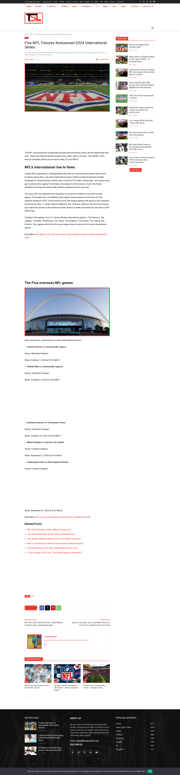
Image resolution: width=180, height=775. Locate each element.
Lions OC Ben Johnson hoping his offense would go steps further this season (142, 159)
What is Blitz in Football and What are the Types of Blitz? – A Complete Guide (142, 59)
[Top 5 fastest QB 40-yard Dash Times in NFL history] (122, 123)
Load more (135, 170)
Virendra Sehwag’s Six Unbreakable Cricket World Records (48, 725)
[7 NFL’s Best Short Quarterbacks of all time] (122, 98)
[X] (147, 1)
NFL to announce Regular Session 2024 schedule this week (63, 517)
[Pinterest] (53, 607)
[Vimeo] (150, 1)
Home (27, 34)
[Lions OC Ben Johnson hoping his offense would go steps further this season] (122, 160)
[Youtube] (154, 1)
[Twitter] (84, 752)
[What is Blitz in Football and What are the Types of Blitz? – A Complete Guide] (122, 60)
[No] (177, 771)
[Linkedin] (90, 752)
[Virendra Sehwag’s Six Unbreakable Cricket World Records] (30, 726)
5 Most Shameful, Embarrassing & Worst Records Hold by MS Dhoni (50, 737)
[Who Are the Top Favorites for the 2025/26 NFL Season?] (38, 673)
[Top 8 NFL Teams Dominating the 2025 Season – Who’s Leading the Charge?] (67, 673)
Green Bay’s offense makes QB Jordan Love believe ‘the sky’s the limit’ (141, 110)
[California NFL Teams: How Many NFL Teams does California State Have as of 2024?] (122, 73)
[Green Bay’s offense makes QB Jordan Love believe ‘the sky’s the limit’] (122, 110)
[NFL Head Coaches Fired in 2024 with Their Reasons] (122, 135)
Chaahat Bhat (103, 59)
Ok (150, 771)
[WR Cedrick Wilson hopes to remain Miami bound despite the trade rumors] (122, 147)
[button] (152, 28)
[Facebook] (140, 1)
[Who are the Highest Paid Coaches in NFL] (122, 48)
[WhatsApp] (58, 607)
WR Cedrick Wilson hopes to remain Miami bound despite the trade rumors (140, 147)
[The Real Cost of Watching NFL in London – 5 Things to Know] (96, 673)
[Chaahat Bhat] (34, 641)
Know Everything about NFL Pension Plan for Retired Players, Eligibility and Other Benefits (141, 85)
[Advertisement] (67, 133)
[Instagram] (143, 1)
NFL (31, 34)
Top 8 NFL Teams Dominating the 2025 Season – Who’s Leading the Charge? (66, 688)
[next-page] (30, 696)
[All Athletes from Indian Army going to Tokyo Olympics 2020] (30, 751)
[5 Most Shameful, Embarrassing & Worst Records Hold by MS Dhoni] (30, 738)
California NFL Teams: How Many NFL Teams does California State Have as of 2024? (141, 72)
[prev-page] (26, 696)
